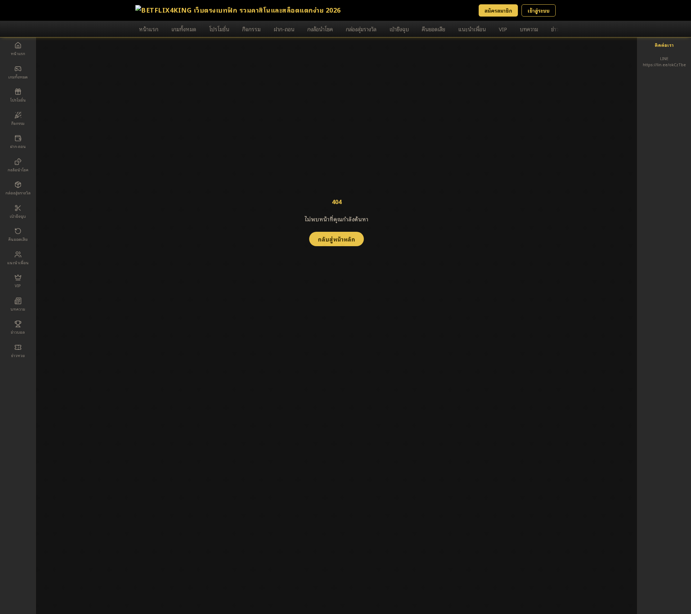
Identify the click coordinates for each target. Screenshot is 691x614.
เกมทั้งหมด (183, 28)
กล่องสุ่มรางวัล (361, 28)
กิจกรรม (251, 28)
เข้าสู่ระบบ (539, 10)
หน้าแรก (148, 28)
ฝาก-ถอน (284, 28)
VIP (503, 28)
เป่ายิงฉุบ (399, 28)
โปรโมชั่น (219, 28)
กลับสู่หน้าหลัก (336, 239)
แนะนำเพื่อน (472, 28)
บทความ (529, 28)
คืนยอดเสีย (433, 28)
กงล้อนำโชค (320, 28)
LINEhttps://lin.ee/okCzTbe (664, 61)
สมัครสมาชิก (498, 10)
